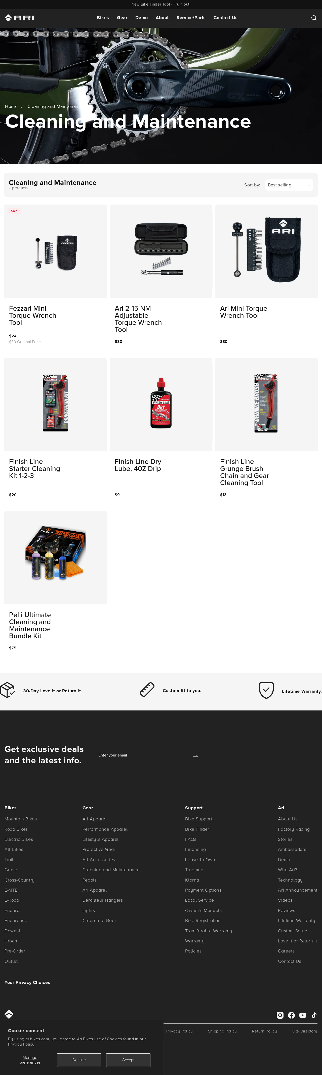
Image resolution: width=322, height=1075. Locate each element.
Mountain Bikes (21, 819)
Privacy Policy (21, 1044)
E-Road (12, 900)
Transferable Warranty (208, 931)
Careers (286, 951)
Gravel (12, 869)
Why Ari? (287, 869)
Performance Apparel (105, 829)
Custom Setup (292, 931)
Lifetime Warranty (296, 920)
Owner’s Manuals (203, 910)
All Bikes (14, 849)
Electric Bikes (19, 839)
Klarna (192, 880)
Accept (128, 1059)
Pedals (90, 880)
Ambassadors (292, 849)
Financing (195, 849)
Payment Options (203, 890)
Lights (89, 910)
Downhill (14, 931)
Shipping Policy (222, 1031)
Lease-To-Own (200, 859)
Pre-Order (15, 951)
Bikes (103, 17)
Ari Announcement (297, 890)
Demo (141, 17)
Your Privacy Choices (27, 982)
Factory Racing (294, 829)
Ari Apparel (95, 890)
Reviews (286, 910)
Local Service (199, 900)
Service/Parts (191, 17)
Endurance (16, 920)
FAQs (190, 839)
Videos (285, 900)
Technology (290, 880)
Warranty (195, 941)
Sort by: (252, 185)
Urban (11, 941)
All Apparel (95, 819)
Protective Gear (99, 849)
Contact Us (226, 17)
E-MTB (11, 890)
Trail (9, 859)
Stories (285, 839)
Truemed (194, 869)
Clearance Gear (99, 920)
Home (11, 106)
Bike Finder (197, 829)
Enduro (12, 910)
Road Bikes (16, 829)
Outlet (11, 961)
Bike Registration (203, 920)
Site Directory (304, 1031)
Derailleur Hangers (103, 900)
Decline (79, 1059)
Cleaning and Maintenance (55, 106)
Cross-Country (20, 880)
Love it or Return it (297, 941)
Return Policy (264, 1031)
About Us (287, 819)
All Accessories (99, 859)
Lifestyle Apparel (101, 839)
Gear (122, 17)
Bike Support (198, 819)
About (162, 17)
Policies (193, 951)
